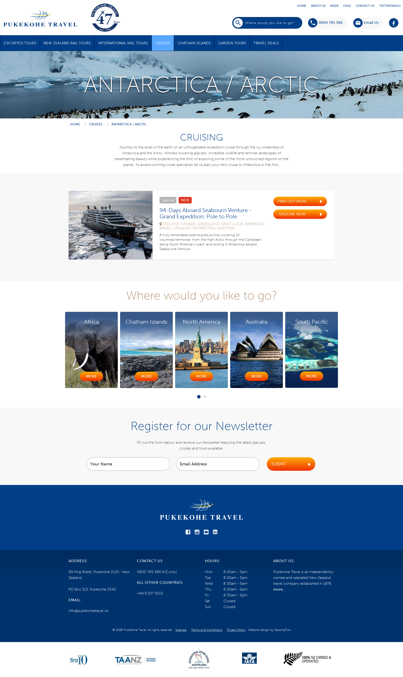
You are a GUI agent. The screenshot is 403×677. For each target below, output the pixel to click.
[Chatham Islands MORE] (91, 387)
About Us (318, 5)
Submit (279, 464)
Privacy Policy (236, 630)
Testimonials (390, 5)
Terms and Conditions (206, 630)
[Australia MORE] (201, 387)
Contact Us (365, 5)
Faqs (347, 5)
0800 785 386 (331, 22)
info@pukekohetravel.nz (88, 610)
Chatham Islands (194, 43)
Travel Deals (266, 43)
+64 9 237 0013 (150, 593)
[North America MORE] (146, 387)
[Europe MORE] (311, 387)
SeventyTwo (282, 630)
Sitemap (181, 630)
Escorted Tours (20, 43)
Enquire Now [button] (292, 214)
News (334, 5)
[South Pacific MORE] (256, 386)
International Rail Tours (123, 43)
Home (301, 5)
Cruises (162, 43)
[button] (366, 22)
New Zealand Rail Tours (67, 43)
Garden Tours (232, 43)
